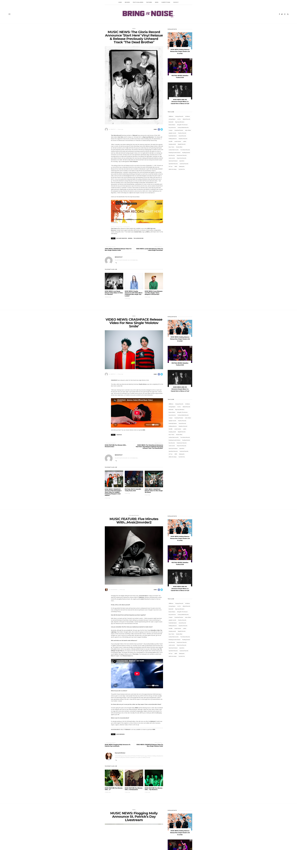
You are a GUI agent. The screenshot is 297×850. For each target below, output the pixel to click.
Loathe (184, 141)
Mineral (130, 238)
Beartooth (171, 122)
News (156, 2)
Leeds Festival (177, 141)
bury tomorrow (172, 127)
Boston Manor (172, 124)
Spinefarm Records (173, 163)
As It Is (179, 119)
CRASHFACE (119, 434)
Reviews (127, 2)
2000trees (171, 116)
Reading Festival (186, 152)
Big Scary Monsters (121, 238)
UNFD (175, 166)
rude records (172, 158)
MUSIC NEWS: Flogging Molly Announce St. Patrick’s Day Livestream (117, 745)
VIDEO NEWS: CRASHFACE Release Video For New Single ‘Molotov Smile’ (118, 249)
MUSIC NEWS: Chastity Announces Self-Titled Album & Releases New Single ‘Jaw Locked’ (133, 294)
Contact (176, 2)
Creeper (171, 130)
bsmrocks (113, 226)
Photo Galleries (138, 2)
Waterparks (181, 166)
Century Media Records (183, 127)
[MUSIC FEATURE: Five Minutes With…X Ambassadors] (134, 777)
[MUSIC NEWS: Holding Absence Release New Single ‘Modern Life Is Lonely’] (180, 40)
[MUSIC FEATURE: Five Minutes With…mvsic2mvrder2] (134, 555)
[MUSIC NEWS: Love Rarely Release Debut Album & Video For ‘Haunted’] (114, 281)
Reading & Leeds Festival (174, 152)
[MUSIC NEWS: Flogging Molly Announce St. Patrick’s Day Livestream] (134, 843)
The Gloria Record (138, 238)
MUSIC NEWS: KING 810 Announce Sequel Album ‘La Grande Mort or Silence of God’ (180, 101)
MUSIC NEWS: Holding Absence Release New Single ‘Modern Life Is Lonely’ (180, 51)
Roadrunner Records (182, 155)
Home (120, 2)
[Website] (116, 461)
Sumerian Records (184, 163)
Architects (187, 116)
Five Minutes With (134, 515)
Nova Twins (171, 147)
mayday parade (172, 144)
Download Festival (179, 130)
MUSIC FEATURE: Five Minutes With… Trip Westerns (153, 788)
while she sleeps (173, 169)
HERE (148, 228)
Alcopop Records (179, 116)
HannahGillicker (114, 589)
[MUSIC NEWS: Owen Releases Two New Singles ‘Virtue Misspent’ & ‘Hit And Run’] (154, 281)
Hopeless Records (183, 138)
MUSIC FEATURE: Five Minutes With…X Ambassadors (133, 788)
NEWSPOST (113, 129)
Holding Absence (173, 138)
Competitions (165, 2)
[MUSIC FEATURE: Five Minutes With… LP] (114, 777)
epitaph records (172, 133)
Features (149, 2)
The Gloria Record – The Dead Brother (122, 226)
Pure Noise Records (185, 149)
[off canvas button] (9, 14)
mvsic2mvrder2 (120, 734)
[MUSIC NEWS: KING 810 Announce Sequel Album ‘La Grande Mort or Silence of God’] (180, 90)
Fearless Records (182, 133)
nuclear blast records (174, 149)
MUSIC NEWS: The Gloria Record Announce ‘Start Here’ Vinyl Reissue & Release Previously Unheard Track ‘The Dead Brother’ (149, 446)
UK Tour (170, 166)
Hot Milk (170, 141)
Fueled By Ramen (173, 136)
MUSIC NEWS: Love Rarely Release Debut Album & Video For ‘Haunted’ (114, 293)
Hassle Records (182, 136)
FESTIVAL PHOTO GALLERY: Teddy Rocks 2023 (133, 489)
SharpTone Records (181, 158)
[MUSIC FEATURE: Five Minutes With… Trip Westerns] (154, 777)
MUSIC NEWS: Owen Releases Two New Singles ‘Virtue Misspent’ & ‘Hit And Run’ (153, 293)
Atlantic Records (186, 119)
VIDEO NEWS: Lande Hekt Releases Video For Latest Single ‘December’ (149, 249)
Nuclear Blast (179, 147)
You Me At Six (182, 169)
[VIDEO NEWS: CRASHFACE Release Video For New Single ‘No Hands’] (154, 479)
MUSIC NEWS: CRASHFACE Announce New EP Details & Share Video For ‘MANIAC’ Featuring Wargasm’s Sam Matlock (113, 492)
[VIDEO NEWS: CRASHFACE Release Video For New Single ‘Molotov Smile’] (134, 349)
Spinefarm (181, 161)
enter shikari (188, 130)
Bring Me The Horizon (182, 124)
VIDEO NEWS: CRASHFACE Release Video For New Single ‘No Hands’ (154, 490)
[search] (287, 14)
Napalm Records (181, 144)
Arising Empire (172, 119)
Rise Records (172, 155)
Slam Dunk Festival (173, 161)
